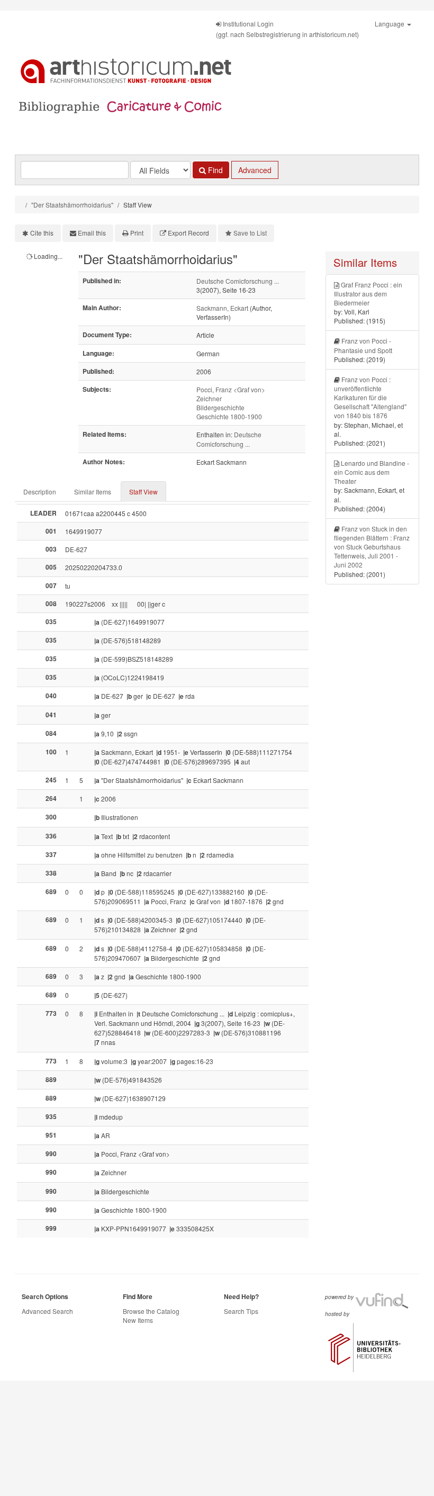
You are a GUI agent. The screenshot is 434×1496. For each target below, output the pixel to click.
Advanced (255, 170)
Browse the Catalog (151, 1310)
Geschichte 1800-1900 (229, 416)
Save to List (250, 232)
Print (136, 232)
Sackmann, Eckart (222, 307)
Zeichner (209, 398)
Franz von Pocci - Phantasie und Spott (363, 345)
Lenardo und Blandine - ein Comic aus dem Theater (371, 471)
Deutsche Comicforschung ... (237, 280)
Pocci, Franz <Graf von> (230, 389)
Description (39, 491)
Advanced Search (47, 1310)
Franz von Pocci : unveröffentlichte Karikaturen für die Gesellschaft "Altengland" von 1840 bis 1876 (370, 397)
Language (390, 23)
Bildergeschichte (220, 407)
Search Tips (241, 1310)
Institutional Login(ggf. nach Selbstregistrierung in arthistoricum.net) (287, 29)
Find (214, 170)
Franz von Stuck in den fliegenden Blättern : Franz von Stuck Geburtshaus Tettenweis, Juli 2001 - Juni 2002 (372, 547)
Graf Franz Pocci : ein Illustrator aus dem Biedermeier (368, 293)
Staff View (143, 491)
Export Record (188, 232)
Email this (92, 232)
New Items (138, 1319)
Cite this (41, 232)
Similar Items (92, 491)
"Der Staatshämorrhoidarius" (72, 204)
